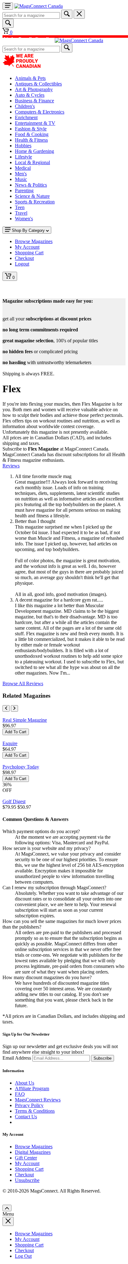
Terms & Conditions (35, 1111)
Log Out (23, 1256)
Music (21, 179)
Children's (25, 106)
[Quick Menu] (7, 6)
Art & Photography (34, 89)
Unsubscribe (27, 1180)
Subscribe (103, 1058)
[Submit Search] (66, 14)
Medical (23, 168)
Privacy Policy (29, 1105)
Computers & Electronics (39, 112)
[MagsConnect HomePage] (38, 6)
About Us (24, 1083)
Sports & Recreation (35, 201)
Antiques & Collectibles (38, 83)
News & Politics (31, 185)
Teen (20, 207)
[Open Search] (8, 23)
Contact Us (26, 1116)
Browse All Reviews (22, 683)
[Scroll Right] (14, 708)
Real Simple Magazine (24, 720)
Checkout (24, 1174)
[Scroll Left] (6, 708)
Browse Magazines (34, 1146)
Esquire (9, 743)
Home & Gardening (34, 151)
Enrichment (26, 117)
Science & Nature (32, 196)
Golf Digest (13, 801)
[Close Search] (79, 14)
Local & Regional (32, 162)
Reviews (11, 465)
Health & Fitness (31, 140)
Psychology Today (20, 766)
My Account (27, 1163)
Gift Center (26, 1157)
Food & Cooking (31, 134)
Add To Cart (15, 732)
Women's (24, 218)
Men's (21, 173)
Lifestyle (23, 156)
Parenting (24, 190)
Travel (21, 213)
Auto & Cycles (29, 95)
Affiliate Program (32, 1088)
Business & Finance (34, 100)
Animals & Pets (30, 78)
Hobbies (23, 145)
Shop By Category (28, 230)
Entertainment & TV (35, 123)
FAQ (20, 1094)
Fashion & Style (31, 128)
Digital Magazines (33, 1152)
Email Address (16, 1058)
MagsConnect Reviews (38, 1099)
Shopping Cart (29, 1169)
